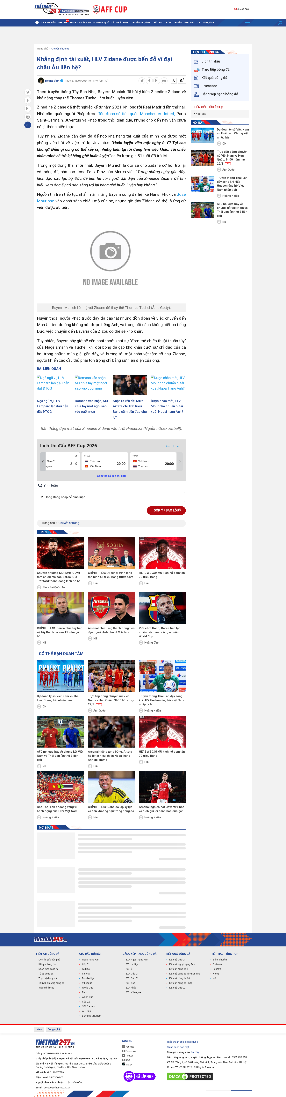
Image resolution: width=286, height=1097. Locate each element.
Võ (214, 978)
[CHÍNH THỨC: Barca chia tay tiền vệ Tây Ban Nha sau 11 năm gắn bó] (60, 608)
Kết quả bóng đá (47, 964)
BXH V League (133, 992)
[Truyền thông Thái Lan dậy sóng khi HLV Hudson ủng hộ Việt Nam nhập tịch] (162, 676)
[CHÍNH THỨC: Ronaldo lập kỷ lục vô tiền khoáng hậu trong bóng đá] (111, 787)
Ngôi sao (200, 113)
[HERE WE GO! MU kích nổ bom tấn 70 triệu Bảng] (162, 553)
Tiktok (128, 1064)
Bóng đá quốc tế (103, 22)
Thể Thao (157, 22)
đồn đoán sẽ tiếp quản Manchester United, (136, 113)
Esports (189, 22)
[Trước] (43, 461)
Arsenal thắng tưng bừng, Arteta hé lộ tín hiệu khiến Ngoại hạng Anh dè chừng (110, 756)
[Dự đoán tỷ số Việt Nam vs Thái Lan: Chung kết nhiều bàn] (60, 676)
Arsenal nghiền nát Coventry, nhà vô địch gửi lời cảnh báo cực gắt (161, 809)
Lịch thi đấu (48, 22)
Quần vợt (218, 964)
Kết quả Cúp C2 (177, 987)
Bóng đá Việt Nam (80, 22)
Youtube (129, 1046)
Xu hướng (208, 22)
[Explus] (111, 492)
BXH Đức (130, 983)
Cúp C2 (86, 1001)
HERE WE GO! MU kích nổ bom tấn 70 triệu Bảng (162, 575)
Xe (198, 22)
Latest (39, 1029)
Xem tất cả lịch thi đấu (111, 476)
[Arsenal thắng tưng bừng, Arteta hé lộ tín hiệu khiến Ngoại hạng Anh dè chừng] (111, 732)
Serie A (86, 973)
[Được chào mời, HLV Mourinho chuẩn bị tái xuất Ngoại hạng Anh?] (168, 385)
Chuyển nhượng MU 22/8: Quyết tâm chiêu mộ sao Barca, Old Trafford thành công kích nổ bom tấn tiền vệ (60, 577)
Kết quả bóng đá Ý (178, 969)
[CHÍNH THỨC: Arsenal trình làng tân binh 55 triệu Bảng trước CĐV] (111, 553)
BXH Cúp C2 (132, 978)
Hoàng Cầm (152, 642)
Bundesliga (88, 978)
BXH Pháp (131, 987)
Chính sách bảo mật (178, 1047)
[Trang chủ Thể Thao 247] (37, 22)
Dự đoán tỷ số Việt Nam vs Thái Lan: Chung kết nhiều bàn (58, 698)
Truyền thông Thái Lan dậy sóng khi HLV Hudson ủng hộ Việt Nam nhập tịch (161, 700)
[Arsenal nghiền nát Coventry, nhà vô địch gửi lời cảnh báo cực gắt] (162, 787)
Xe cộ (216, 973)
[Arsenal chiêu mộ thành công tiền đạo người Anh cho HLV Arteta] (111, 608)
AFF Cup (86, 1011)
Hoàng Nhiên (152, 710)
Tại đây (195, 1052)
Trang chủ (42, 48)
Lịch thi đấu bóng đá (49, 959)
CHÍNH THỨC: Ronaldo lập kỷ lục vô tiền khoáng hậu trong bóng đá (111, 809)
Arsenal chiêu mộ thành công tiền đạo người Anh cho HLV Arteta (111, 630)
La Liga (86, 969)
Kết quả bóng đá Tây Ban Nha (184, 973)
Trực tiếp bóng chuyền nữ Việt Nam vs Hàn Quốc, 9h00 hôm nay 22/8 (111, 700)
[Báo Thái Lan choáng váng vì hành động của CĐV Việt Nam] (60, 787)
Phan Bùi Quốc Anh (54, 587)
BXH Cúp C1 (132, 973)
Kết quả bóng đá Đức (180, 978)
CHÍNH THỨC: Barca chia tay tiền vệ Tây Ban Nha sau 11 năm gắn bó (59, 632)
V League (87, 983)
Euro (84, 992)
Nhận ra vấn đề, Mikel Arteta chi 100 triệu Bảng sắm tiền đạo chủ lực (130, 409)
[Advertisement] (143, 35)
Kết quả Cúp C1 (177, 959)
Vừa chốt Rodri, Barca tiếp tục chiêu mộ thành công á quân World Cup (159, 632)
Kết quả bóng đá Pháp (180, 983)
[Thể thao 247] (61, 9)
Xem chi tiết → (174, 446)
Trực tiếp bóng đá (48, 978)
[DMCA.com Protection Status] (191, 1076)
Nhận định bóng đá (49, 969)
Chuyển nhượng (140, 22)
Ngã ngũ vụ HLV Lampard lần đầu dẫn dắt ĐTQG (52, 406)
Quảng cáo (243, 9)
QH (44, 706)
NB (44, 642)
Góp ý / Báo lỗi (166, 510)
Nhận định (122, 22)
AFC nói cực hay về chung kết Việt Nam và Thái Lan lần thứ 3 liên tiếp (60, 756)
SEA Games (88, 1006)
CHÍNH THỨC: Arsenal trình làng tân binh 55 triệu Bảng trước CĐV (110, 575)
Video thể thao (46, 987)
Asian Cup (87, 997)
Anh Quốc (99, 710)
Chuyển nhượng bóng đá (51, 983)
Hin (95, 583)
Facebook (130, 1051)
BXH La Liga (132, 964)
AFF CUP (62, 22)
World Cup (87, 987)
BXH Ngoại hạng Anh (137, 959)
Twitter (129, 1055)
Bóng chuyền (174, 22)
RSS (127, 1060)
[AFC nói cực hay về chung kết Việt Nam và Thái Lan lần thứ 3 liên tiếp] (60, 732)
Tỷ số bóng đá (46, 973)
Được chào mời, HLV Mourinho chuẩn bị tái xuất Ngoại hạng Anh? (167, 406)
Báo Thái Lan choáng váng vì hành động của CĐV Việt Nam (57, 809)
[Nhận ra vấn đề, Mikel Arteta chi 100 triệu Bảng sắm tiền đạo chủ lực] (130, 385)
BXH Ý (129, 969)
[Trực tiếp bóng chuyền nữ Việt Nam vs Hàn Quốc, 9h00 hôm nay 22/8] (111, 676)
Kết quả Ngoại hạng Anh (182, 964)
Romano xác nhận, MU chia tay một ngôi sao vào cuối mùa (91, 406)
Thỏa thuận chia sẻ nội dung (182, 1041)
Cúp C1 (86, 964)
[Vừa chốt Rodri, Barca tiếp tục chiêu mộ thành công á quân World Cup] (162, 608)
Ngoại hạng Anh (90, 959)
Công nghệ (54, 1029)
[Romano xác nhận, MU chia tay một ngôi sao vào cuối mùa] (92, 385)
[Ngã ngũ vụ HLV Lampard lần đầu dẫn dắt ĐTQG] (54, 385)
